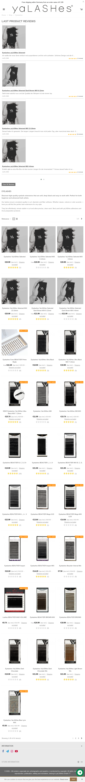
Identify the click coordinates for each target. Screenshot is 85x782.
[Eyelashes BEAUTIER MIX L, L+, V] (15, 497)
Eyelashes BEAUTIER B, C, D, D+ (14, 463)
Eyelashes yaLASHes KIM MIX (70, 411)
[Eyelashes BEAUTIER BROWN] (70, 600)
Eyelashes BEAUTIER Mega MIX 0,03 (70, 515)
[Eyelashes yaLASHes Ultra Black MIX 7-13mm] (70, 342)
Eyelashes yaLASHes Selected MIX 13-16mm (19, 128)
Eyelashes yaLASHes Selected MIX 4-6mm (18, 166)
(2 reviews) (80, 134)
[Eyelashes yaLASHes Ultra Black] (42, 342)
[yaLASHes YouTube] (16, 751)
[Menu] (4, 9)
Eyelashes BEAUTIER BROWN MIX (42, 617)
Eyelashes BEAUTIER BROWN (70, 617)
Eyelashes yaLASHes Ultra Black (42, 359)
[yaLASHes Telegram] (7, 751)
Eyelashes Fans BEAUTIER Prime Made (15, 361)
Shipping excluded (14, 367)
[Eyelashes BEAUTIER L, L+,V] (42, 445)
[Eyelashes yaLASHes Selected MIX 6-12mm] (42, 239)
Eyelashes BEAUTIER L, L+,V (42, 463)
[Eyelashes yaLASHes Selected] (42, 37)
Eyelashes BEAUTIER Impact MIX (42, 566)
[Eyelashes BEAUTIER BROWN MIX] (42, 600)
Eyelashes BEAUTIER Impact (14, 566)
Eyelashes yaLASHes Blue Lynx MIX (15, 721)
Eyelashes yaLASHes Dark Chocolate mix (42, 670)
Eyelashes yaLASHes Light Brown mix (70, 670)
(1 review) (80, 58)
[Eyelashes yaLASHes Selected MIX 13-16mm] (42, 112)
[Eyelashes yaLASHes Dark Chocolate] (15, 652)
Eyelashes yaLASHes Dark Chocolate (14, 670)
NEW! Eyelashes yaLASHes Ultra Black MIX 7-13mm (14, 412)
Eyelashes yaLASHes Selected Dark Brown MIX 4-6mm (70, 309)
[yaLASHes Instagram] (12, 751)
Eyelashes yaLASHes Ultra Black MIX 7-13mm (70, 361)
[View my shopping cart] (81, 9)
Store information (10, 762)
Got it (73, 779)
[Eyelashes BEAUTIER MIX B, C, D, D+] (70, 445)
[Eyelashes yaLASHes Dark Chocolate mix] (42, 652)
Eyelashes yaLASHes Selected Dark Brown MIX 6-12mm (23, 90)
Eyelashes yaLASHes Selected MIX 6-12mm (42, 258)
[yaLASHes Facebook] (3, 751)
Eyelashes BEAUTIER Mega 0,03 (42, 514)
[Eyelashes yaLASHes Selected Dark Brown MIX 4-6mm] (70, 291)
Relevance (6, 219)
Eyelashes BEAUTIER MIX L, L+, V (14, 514)
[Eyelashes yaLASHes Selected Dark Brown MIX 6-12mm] (42, 75)
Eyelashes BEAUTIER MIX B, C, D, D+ (70, 464)
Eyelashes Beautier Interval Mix (70, 566)
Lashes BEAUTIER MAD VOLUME (15, 617)
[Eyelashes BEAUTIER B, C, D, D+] (15, 445)
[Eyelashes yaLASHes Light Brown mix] (70, 652)
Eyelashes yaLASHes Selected (13, 53)
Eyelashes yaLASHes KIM (42, 411)
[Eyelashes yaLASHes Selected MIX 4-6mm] (42, 150)
